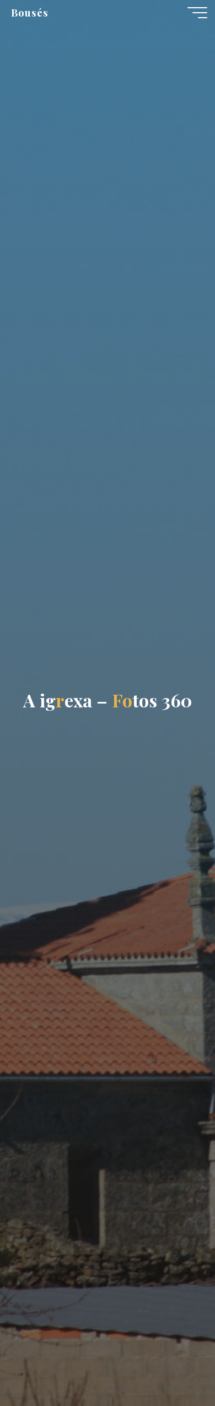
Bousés (30, 12)
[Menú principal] (197, 12)
